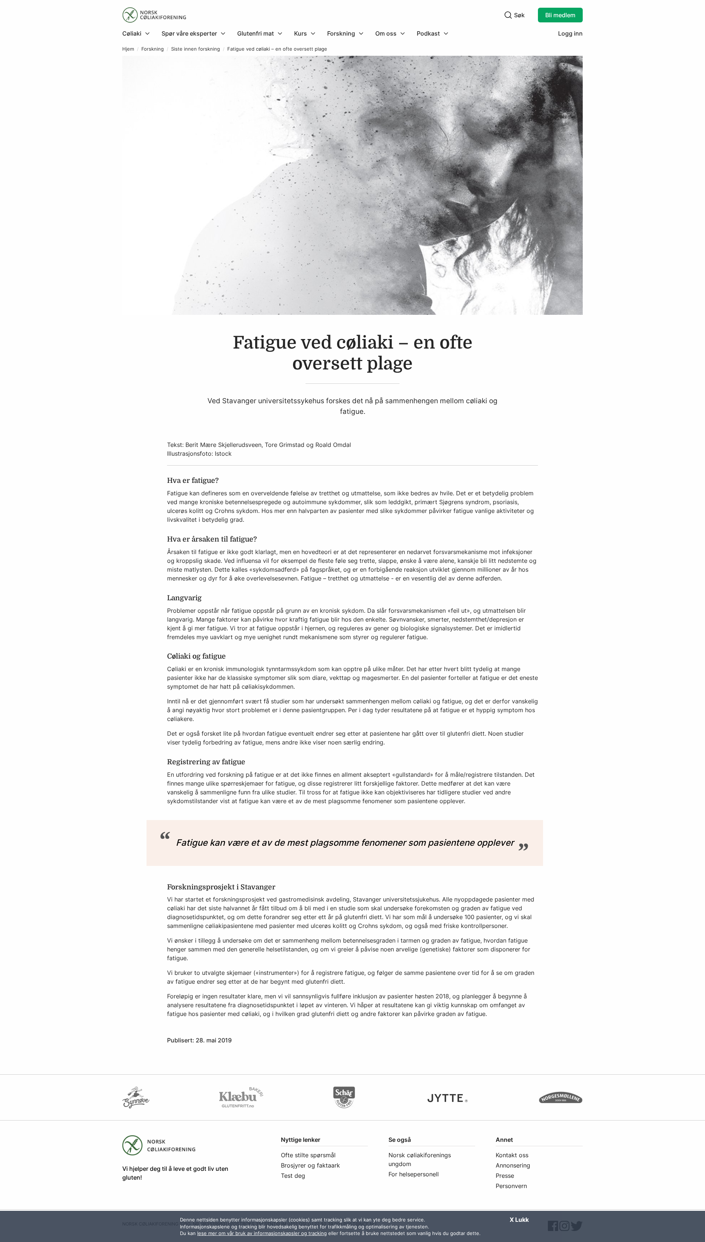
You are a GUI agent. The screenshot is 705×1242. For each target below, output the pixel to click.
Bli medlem (560, 15)
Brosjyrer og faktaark (310, 1165)
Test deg (293, 1175)
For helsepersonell (413, 1174)
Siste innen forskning (195, 49)
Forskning (152, 49)
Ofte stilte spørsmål (308, 1155)
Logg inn (570, 33)
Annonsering (513, 1165)
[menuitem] (139, 33)
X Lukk (519, 1219)
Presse (505, 1175)
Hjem (128, 49)
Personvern (511, 1186)
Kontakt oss (512, 1155)
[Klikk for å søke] (508, 15)
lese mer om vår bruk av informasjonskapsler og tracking (262, 1233)
